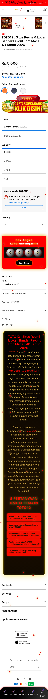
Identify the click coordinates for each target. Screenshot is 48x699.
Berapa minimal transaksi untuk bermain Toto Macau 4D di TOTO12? (24, 535)
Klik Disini (24, 263)
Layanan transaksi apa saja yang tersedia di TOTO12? (22, 552)
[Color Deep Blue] (14, 91)
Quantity (6, 217)
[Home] (19, 9)
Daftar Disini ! (36, 4)
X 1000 (7, 161)
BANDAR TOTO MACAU (15, 126)
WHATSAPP (33, 694)
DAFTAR (13, 694)
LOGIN (5, 694)
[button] (3, 11)
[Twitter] (8, 325)
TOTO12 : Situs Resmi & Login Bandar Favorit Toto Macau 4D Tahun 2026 (24, 3)
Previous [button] (2, 3)
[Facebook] (3, 325)
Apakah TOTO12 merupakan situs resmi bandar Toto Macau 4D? (23, 517)
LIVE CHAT (42, 694)
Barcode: (19, 49)
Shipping (15, 67)
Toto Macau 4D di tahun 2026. (24, 371)
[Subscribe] (38, 667)
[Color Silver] (23, 91)
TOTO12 (13, 352)
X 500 (7, 170)
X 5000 (7, 152)
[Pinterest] (12, 325)
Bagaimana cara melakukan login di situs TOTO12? (24, 526)
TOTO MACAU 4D (12, 136)
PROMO (22, 694)
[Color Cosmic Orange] (5, 91)
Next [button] (45, 3)
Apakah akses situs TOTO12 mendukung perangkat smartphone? (24, 543)
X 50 (6, 179)
